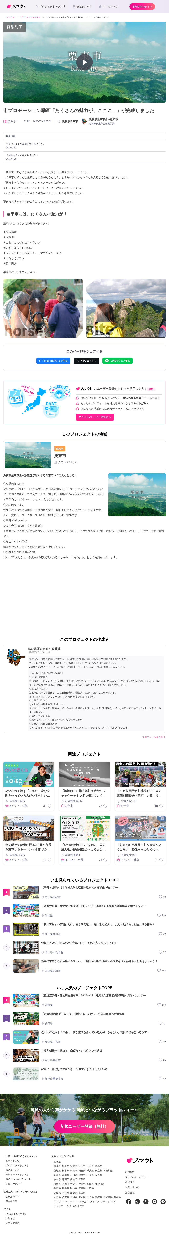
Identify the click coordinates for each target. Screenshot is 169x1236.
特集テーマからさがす (17, 1174)
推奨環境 (130, 1182)
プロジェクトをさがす (17, 1165)
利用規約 (130, 1172)
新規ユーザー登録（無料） (84, 1126)
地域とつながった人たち (18, 1179)
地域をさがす (12, 1170)
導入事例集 (11, 1201)
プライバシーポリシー (136, 1177)
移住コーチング (14, 1183)
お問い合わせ (132, 1187)
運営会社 (130, 1192)
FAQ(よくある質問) (16, 1214)
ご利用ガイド (12, 1196)
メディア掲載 (12, 1223)
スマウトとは (12, 1161)
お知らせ (10, 1218)
